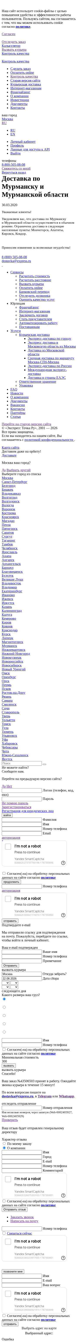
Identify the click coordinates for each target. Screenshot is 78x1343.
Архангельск (11, 564)
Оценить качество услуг (37, 299)
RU (4, 123)
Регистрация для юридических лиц (28, 811)
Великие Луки (12, 579)
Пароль (48, 799)
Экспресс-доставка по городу (49, 338)
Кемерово (9, 618)
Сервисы (17, 272)
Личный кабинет (23, 141)
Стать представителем (35, 319)
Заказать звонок (22, 1217)
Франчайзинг (20, 92)
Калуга (7, 614)
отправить (10, 921)
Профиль (17, 145)
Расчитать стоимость (34, 276)
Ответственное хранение (37, 381)
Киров (6, 622)
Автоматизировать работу (38, 323)
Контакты (17, 108)
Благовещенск (12, 571)
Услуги (15, 331)
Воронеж (8, 509)
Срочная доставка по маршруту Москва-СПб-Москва (51, 360)
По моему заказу (19, 1144)
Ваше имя (50, 952)
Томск (6, 724)
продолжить (11, 881)
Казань (7, 607)
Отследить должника (34, 295)
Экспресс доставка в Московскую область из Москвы (52, 344)
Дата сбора (51, 978)
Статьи (15, 417)
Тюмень (7, 732)
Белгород (8, 486)
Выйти (15, 153)
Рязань (6, 696)
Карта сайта (10, 447)
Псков (6, 689)
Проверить (10, 1120)
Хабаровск (10, 743)
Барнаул (7, 568)
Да (4, 470)
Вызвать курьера (31, 284)
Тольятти (8, 720)
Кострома (9, 513)
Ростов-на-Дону (13, 692)
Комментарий (53, 1170)
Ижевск (7, 599)
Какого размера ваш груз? (21, 995)
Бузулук (7, 575)
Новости (16, 393)
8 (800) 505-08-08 (14, 257)
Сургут (7, 536)
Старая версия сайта (25, 80)
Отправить (10, 965)
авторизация (11, 837)
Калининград (12, 610)
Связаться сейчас (19, 1233)
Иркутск (8, 603)
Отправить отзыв (14, 1209)
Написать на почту (24, 1221)
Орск (5, 681)
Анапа (6, 556)
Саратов (8, 532)
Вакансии (17, 405)
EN (12, 134)
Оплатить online (22, 72)
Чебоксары (10, 747)
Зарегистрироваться (16, 807)
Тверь (6, 716)
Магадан (8, 521)
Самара (7, 700)
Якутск (7, 759)
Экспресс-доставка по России (50, 366)
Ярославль (9, 552)
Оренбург (9, 677)
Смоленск (9, 704)
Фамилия (49, 819)
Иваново (8, 595)
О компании (19, 96)
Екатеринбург (12, 591)
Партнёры (17, 413)
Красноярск (10, 517)
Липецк (7, 638)
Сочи (6, 708)
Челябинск (10, 548)
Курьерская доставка (25, 84)
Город (47, 1157)
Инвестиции (19, 100)
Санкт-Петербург (14, 482)
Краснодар (10, 630)
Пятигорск (10, 528)
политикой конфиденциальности (49, 440)
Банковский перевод (34, 292)
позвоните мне (13, 1271)
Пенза (6, 525)
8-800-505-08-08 (13, 164)
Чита (5, 751)
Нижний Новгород (16, 653)
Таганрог (8, 540)
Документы (19, 104)
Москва (7, 119)
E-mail (47, 1161)
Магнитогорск (12, 642)
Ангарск (8, 560)
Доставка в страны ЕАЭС (47, 377)
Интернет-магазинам (25, 88)
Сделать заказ (20, 69)
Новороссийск (12, 661)
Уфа (5, 739)
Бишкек (7, 489)
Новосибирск (12, 665)
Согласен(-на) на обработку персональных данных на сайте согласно (36, 875)
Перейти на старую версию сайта (26, 424)
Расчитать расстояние (35, 280)
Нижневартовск (13, 650)
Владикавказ (11, 493)
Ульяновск (9, 735)
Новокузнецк (11, 657)
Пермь (6, 685)
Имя (46, 824)
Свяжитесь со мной (16, 168)
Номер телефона (55, 829)
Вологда (8, 505)
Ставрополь (10, 712)
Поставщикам (29, 327)
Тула (5, 728)
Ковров (7, 626)
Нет (9, 786)
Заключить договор (33, 315)
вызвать (8, 1065)
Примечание (52, 961)
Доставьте (9, 455)
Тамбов (7, 544)
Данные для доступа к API (30, 149)
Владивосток (11, 583)
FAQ (13, 389)
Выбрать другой (18, 470)
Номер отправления (57, 1108)
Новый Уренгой (14, 669)
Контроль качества (24, 76)
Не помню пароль (15, 803)
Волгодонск (11, 501)
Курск (6, 634)
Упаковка (26, 385)
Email (47, 833)
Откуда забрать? (55, 974)
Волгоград (9, 497)
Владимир (9, 587)
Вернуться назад (14, 172)
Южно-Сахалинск (15, 755)
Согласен (8, 34)
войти (7, 815)
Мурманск (9, 646)
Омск (6, 673)
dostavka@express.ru (16, 261)
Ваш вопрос (51, 1285)
